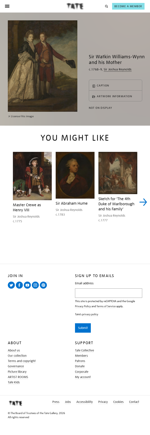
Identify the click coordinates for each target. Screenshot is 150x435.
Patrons (80, 361)
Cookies (118, 402)
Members (81, 356)
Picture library (17, 372)
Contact (134, 402)
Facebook (20, 288)
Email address (84, 283)
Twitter (12, 288)
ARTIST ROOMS (18, 377)
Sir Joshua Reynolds (118, 69)
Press (55, 402)
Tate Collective (84, 350)
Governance (16, 366)
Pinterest (44, 288)
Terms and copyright (22, 361)
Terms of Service (106, 306)
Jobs (68, 402)
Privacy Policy (83, 306)
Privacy (103, 402)
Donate (80, 366)
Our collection (17, 356)
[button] (106, 6)
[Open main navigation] (35, 6)
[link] (21, 116)
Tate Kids (14, 382)
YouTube (28, 288)
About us (14, 350)
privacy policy (90, 314)
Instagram (36, 288)
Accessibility (84, 402)
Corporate (81, 372)
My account (83, 377)
